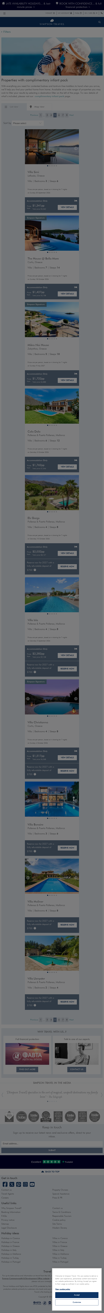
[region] (77, 1289)
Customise (77, 1302)
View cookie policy (62, 1289)
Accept (77, 1295)
